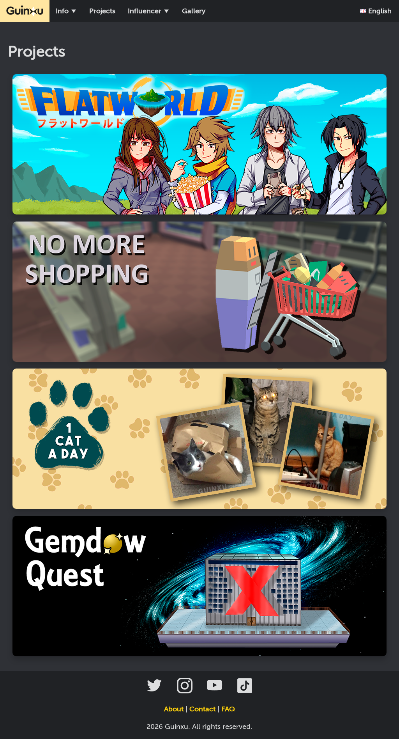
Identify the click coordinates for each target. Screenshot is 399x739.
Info (63, 11)
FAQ (228, 709)
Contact (202, 709)
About (174, 709)
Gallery (193, 11)
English (379, 11)
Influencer (145, 11)
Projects (102, 11)
